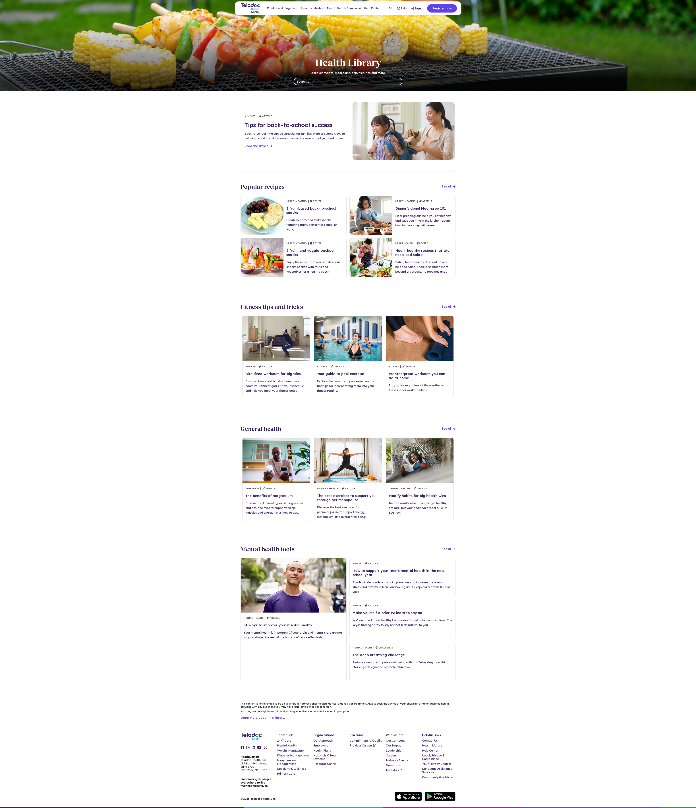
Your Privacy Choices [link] (436, 764)
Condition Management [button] (282, 8)
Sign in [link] (419, 8)
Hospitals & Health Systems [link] (326, 757)
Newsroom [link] (393, 765)
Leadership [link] (393, 750)
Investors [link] (392, 770)
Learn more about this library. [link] (263, 717)
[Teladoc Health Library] (250, 8)
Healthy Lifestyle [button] (312, 8)
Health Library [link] (432, 745)
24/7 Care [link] (284, 740)
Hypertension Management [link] (286, 762)
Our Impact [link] (394, 745)
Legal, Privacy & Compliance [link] (433, 757)
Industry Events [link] (397, 760)
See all (446, 186)
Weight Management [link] (291, 750)
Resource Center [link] (324, 764)
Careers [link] (391, 755)
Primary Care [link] (286, 773)
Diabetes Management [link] (293, 755)
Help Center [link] (372, 8)
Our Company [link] (395, 740)
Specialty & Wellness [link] (291, 768)
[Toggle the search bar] (390, 8)
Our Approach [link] (323, 740)
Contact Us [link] (430, 740)
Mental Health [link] (287, 745)
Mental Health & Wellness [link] (344, 8)
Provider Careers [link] (361, 745)
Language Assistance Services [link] (437, 770)
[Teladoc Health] (251, 736)
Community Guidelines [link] (438, 777)
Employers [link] (320, 745)
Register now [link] (442, 8)
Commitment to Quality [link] (366, 740)
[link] (242, 747)
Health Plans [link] (322, 750)
